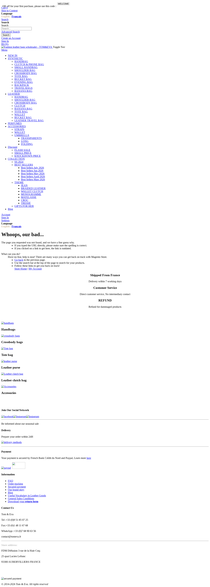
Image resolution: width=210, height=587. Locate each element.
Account (5, 214)
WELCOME (63, 4)
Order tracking (15, 483)
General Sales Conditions (21, 498)
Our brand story (16, 489)
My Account (35, 268)
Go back (18, 259)
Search (4, 19)
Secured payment (17, 486)
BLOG (5, 44)
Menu (4, 50)
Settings (5, 220)
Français (16, 16)
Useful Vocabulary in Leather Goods (27, 495)
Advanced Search (10, 31)
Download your (23, 501)
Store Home (20, 268)
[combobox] (16, 28)
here (89, 458)
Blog (10, 492)
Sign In (5, 41)
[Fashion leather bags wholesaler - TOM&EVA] (27, 47)
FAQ (10, 480)
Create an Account (11, 38)
